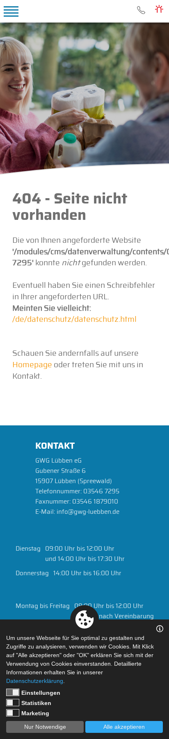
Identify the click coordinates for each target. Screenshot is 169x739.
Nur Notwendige (45, 726)
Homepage (32, 365)
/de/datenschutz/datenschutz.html (74, 319)
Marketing (35, 713)
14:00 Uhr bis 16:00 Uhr (87, 573)
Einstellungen (40, 692)
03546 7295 (141, 10)
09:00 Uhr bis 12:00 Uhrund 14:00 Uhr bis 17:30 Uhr (85, 554)
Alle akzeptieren (124, 726)
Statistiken (36, 703)
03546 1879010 (95, 502)
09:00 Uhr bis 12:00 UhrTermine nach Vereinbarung (114, 611)
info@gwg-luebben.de (88, 512)
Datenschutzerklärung (34, 681)
